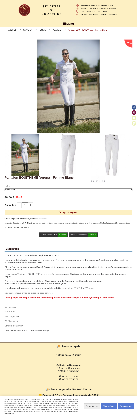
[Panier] (134, 123)
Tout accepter (126, 406)
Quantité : (10, 205)
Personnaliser (92, 406)
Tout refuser (109, 406)
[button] (128, 154)
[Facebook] (134, 107)
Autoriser (62, 235)
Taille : (7, 186)
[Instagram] (134, 112)
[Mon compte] (134, 118)
